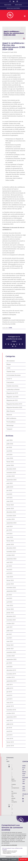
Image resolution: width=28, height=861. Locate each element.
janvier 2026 (10, 465)
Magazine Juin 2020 (12, 396)
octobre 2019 (11, 677)
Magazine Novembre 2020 (14, 407)
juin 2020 (9, 663)
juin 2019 (9, 692)
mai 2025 (9, 494)
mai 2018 (9, 731)
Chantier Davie (11, 371)
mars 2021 (10, 641)
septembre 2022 (11, 591)
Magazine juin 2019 (12, 393)
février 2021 (10, 645)
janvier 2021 (10, 648)
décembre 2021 (11, 616)
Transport (9, 429)
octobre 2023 (11, 555)
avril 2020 (9, 666)
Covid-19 (9, 378)
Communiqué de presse (14, 375)
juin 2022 (9, 595)
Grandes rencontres (12, 386)
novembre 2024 (11, 515)
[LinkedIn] (23, 798)
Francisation (10, 382)
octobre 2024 (11, 519)
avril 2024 (9, 533)
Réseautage (10, 425)
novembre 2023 (11, 551)
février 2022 (10, 609)
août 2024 (10, 526)
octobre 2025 (11, 476)
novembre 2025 (11, 472)
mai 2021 (9, 638)
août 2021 (10, 627)
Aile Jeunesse (11, 361)
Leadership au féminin (13, 389)
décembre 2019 (11, 670)
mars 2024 (10, 537)
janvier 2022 (10, 612)
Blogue (9, 364)
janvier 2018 (10, 745)
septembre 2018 (11, 717)
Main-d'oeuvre (11, 411)
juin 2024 (9, 530)
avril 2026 (9, 454)
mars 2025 (10, 501)
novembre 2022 (11, 587)
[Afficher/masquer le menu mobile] (25, 16)
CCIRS (10, 327)
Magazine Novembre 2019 (14, 404)
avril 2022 (9, 602)
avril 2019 (9, 699)
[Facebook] (23, 796)
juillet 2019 (10, 688)
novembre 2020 (11, 652)
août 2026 (10, 440)
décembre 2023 (11, 548)
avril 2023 (9, 573)
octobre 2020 (11, 656)
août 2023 (10, 562)
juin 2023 (9, 566)
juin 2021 (9, 634)
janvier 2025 (10, 508)
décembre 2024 (11, 512)
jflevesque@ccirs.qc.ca (15, 264)
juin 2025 (9, 490)
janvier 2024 (10, 544)
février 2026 (10, 461)
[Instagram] (23, 801)
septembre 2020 (11, 659)
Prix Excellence (11, 422)
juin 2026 (9, 447)
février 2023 (10, 580)
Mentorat (9, 414)
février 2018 (10, 742)
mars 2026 (10, 458)
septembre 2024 (11, 523)
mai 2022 (9, 598)
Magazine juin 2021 (12, 400)
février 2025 (10, 505)
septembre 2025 (11, 480)
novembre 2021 (11, 620)
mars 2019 (10, 702)
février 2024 (10, 541)
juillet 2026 (10, 444)
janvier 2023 (10, 584)
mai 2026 (9, 451)
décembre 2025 (11, 469)
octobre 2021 (11, 623)
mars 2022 (10, 605)
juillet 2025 (10, 487)
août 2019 (10, 684)
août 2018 (10, 720)
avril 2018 (9, 735)
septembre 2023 (11, 559)
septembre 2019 (11, 681)
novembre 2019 (11, 674)
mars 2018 (10, 738)
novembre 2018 (11, 710)
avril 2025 (9, 497)
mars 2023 (10, 577)
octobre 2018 (11, 713)
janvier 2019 (10, 706)
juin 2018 (9, 727)
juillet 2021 (10, 630)
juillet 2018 (10, 724)
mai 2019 (9, 695)
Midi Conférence (11, 418)
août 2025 (10, 483)
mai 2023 (9, 569)
